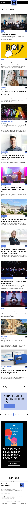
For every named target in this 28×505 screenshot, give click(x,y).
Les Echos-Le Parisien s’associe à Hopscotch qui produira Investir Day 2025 (12, 189)
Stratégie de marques (6, 183)
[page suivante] (27, 414)
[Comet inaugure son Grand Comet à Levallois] (14, 327)
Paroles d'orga (4, 151)
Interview (3, 87)
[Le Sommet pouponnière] (14, 299)
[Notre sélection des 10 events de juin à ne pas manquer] (14, 269)
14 (8, 414)
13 (5, 414)
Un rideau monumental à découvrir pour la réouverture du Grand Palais (14, 220)
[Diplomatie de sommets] (14, 22)
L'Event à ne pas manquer (7, 121)
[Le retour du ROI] (14, 50)
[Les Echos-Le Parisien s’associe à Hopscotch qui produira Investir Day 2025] (14, 175)
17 (16, 414)
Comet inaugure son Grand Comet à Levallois (12, 341)
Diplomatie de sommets (8, 34)
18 (18, 414)
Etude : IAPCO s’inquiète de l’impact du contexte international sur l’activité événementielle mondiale (13, 372)
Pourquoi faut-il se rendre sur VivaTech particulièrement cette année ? (13, 126)
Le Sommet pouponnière (9, 312)
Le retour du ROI (6, 63)
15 (11, 414)
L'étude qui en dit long (6, 366)
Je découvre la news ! (9, 406)
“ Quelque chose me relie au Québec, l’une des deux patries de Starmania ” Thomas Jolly (13, 157)
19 (21, 414)
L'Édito (2, 31)
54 (25, 414)
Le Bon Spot (4, 215)
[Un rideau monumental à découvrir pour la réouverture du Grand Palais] (14, 207)
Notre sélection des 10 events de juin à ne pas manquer (13, 282)
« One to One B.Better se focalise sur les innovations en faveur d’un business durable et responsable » (13, 251)
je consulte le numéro (14, 463)
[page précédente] (0, 414)
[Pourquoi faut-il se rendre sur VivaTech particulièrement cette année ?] (14, 112)
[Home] (14, 2)
